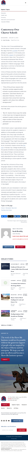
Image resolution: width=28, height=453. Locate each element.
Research (24, 404)
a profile (14, 50)
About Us (9, 408)
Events (3, 408)
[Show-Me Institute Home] (3, 2)
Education (3, 13)
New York (14, 207)
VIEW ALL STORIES (6, 325)
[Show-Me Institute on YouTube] (9, 421)
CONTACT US (16, 420)
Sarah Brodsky (6, 40)
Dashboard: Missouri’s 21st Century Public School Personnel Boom (19, 269)
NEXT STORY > (20, 246)
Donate (5, 359)
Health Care (4, 15)
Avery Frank (15, 273)
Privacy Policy (14, 438)
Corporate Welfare (5, 21)
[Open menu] (25, 2)
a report (10, 55)
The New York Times (6, 210)
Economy (3, 17)
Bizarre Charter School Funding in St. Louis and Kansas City (17, 300)
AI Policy (16, 408)
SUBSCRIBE (22, 430)
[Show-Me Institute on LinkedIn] (6, 421)
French (3, 207)
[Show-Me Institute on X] (4, 421)
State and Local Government (8, 19)
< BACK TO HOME (8, 246)
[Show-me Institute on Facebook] (1, 421)
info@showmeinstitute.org (6, 448)
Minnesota (8, 207)
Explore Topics (16, 404)
